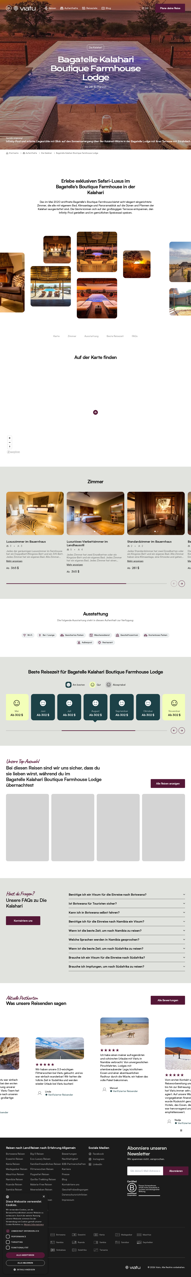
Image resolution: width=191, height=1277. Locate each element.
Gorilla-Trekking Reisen (43, 1179)
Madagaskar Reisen (16, 1169)
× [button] (44, 1196)
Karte (56, 336)
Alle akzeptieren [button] (25, 1255)
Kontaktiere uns (70, 1184)
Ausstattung (91, 336)
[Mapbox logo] (13, 452)
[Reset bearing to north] (9, 447)
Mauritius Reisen (15, 1174)
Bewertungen (69, 1153)
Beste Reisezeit (115, 336)
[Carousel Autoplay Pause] (181, 1130)
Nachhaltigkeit (70, 1158)
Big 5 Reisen (37, 1153)
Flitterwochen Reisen (41, 1169)
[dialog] (25, 1233)
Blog (64, 1179)
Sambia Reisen (14, 1189)
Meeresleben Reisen (41, 1189)
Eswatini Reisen (14, 1158)
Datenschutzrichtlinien (74, 1194)
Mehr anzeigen (14, 561)
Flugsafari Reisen (39, 1174)
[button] (35, 513)
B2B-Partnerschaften (74, 1164)
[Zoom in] (9, 438)
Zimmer (72, 336)
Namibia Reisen (14, 1179)
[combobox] (7, 1196)
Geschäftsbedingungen (75, 1189)
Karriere (66, 1169)
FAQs (135, 336)
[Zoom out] (9, 442)
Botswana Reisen (15, 1153)
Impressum (68, 1199)
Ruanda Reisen (14, 1184)
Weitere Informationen (34, 1224)
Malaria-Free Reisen (41, 1184)
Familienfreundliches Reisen (45, 1164)
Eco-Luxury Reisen (40, 1158)
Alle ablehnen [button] (25, 1263)
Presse (65, 1174)
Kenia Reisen (13, 1164)
